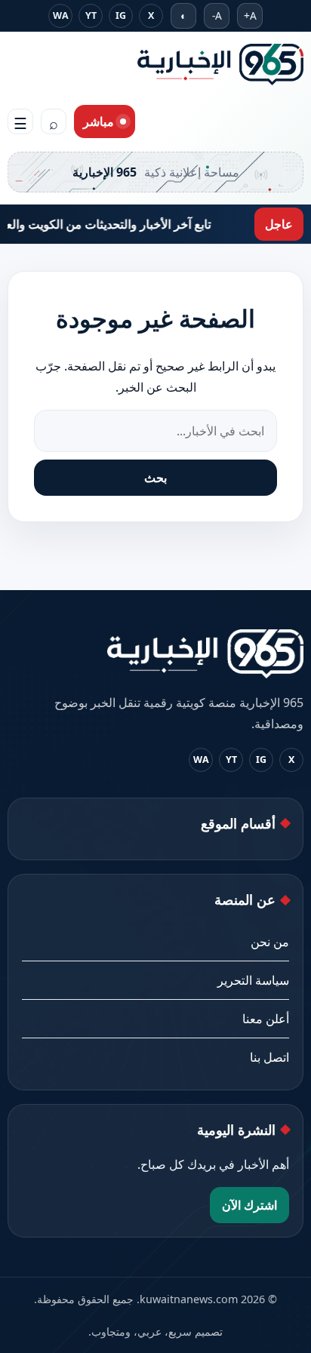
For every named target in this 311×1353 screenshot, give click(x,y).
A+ (250, 15)
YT (91, 15)
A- (217, 15)
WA (61, 15)
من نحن (270, 941)
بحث (155, 477)
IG (120, 15)
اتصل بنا (269, 1057)
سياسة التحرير (253, 980)
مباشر (98, 121)
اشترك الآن (249, 1205)
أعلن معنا (265, 1018)
